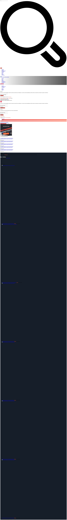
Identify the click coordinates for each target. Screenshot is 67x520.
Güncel (3, 69)
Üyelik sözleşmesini (2, 98)
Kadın (2, 88)
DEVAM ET (2, 95)
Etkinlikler (3, 71)
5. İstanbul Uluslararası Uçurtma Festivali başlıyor (6, 141)
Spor (2, 73)
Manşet (3, 89)
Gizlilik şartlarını (8, 98)
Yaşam (2, 72)
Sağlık (2, 74)
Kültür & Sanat (4, 86)
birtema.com (6, 154)
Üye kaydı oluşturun (8, 117)
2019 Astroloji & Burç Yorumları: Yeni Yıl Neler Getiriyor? (9, 282)
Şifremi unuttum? (2, 116)
